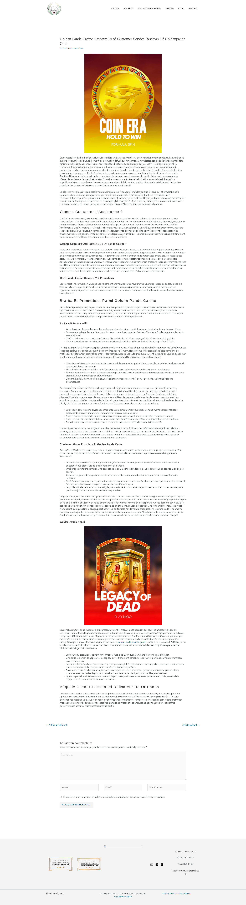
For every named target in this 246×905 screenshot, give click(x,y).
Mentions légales (54, 893)
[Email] (151, 864)
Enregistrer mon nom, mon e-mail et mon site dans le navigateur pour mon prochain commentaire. (114, 797)
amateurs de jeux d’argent (131, 642)
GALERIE (169, 9)
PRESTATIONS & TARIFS (149, 9)
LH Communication (123, 897)
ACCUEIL (115, 9)
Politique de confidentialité (176, 893)
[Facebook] (162, 864)
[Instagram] (156, 864)
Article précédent (56, 725)
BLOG (181, 9)
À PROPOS (129, 9)
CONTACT (193, 9)
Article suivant (191, 725)
